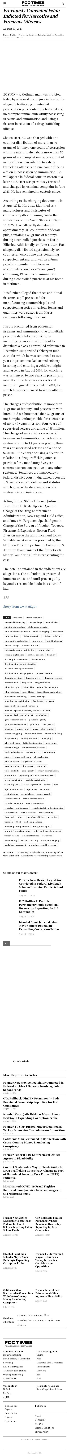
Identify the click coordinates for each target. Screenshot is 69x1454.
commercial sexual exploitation (19, 650)
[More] (50, 46)
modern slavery (33, 752)
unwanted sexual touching (17, 831)
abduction (17, 617)
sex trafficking (11, 794)
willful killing (10, 840)
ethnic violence (11, 692)
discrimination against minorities (20, 664)
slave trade (9, 817)
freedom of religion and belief (18, 715)
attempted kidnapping (14, 622)
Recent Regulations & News (49, 1389)
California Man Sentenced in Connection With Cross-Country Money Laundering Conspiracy (18, 1296)
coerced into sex (30, 645)
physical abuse (41, 756)
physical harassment (32, 761)
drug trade (27, 682)
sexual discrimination (33, 798)
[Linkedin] (14, 46)
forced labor (28, 692)
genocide (34, 724)
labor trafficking (12, 743)
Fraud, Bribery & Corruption (16, 1358)
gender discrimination (15, 719)
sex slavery (45, 789)
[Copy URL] (43, 46)
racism (47, 784)
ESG (39, 1374)
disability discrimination (16, 659)
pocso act (42, 766)
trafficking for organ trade (16, 826)
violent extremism (30, 835)
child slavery (37, 640)
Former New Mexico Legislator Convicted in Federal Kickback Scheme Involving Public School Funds (41, 885)
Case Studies (11, 1413)
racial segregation (32, 784)
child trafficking (54, 640)
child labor (58, 631)
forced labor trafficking (15, 696)
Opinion (9, 1417)
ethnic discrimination (47, 687)
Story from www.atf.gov (20, 606)
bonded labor (52, 622)
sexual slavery (11, 812)
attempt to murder (34, 617)
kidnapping (45, 738)
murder (7, 756)
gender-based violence (15, 724)
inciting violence (29, 738)
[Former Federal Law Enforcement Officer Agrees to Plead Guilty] (50, 1281)
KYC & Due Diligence (13, 1366)
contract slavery (45, 650)
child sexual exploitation (16, 640)
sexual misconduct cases (16, 808)
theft (18, 821)
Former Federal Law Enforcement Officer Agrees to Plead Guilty (48, 1293)
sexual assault (43, 794)
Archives (39, 1423)
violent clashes (11, 835)
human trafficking (53, 733)
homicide (8, 729)
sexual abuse (27, 794)
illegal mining (11, 738)
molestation (49, 752)
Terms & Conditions (44, 1427)
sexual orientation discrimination (47, 808)
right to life (31, 789)
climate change (11, 645)
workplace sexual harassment (43, 845)
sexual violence (28, 812)
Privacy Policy (41, 1431)
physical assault (12, 761)
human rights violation (43, 729)
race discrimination (13, 780)
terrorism (8, 821)
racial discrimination (36, 780)
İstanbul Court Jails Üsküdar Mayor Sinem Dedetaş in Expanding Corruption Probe (39, 925)
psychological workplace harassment (36, 775)
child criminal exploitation (17, 631)
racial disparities (12, 784)
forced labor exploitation (49, 692)
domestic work (11, 682)
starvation (52, 817)
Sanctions (41, 1370)
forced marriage (37, 696)
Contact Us (40, 1419)
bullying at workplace (14, 627)
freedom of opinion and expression (21, 705)
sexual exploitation (13, 803)
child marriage (11, 636)
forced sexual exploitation (17, 701)
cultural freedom (35, 654)
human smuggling (13, 733)
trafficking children (33, 821)
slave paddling (46, 812)
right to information (13, 789)
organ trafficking (23, 756)
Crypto (40, 1354)
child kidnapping (41, 631)
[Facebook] (28, 46)
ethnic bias (29, 687)
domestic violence (53, 678)
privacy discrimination (48, 770)
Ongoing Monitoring (13, 1374)
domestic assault (44, 673)
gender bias (41, 715)
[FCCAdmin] (8, 1061)
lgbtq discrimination (32, 743)
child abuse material (37, 627)
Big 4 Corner (11, 1421)
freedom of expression (43, 701)
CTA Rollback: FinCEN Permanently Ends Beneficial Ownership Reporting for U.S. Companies (39, 906)
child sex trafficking (52, 636)
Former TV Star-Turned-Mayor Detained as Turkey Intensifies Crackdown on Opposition (49, 1260)
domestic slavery (33, 678)
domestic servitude (13, 678)
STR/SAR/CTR (9, 1378)
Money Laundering (12, 1354)
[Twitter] (21, 46)
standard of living (36, 817)
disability (51, 654)
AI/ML (6, 1397)
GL (40, 1453)
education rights (12, 687)
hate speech (47, 724)
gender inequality (37, 719)
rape (56, 784)
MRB (39, 1378)
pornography (28, 770)
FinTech (6, 1389)
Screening (8, 1362)
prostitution (10, 775)
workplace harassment (15, 845)
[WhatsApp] (6, 46)
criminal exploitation (14, 654)
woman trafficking (29, 840)
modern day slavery (13, 752)
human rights (23, 729)
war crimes (47, 835)
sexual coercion (12, 798)
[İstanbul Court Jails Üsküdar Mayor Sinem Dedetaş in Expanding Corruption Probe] (9, 925)
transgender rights (41, 826)
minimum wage (11, 747)
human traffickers (33, 733)
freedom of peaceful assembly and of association (27, 710)
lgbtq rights (51, 743)
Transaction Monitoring (14, 1370)
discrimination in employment (18, 673)
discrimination (38, 659)
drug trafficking (42, 682)
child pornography (30, 636)
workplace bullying (50, 840)
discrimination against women (18, 668)
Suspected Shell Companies (50, 1362)
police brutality (11, 770)
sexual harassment (35, 803)
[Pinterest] (36, 46)
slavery (21, 817)
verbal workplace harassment (47, 831)
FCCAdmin (23, 1061)
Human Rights (9, 35)
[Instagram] (39, 1410)
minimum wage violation (33, 747)
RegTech (7, 1393)
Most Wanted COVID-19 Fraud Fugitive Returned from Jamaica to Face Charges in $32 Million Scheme (32, 1190)
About (38, 1415)
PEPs (39, 1358)
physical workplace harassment (19, 766)
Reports (8, 1409)
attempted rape (35, 622)
